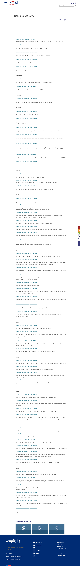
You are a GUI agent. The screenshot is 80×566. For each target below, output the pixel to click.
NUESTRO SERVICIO (42, 3)
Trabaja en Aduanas (60, 542)
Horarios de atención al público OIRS (15, 556)
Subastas (61, 8)
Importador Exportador (26, 8)
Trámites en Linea (46, 8)
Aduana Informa (54, 8)
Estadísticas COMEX (36, 8)
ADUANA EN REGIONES (50, 3)
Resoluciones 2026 (20, 532)
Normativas (7, 8)
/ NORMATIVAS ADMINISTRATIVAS (27, 12)
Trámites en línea (60, 546)
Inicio (19, 12)
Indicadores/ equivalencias (62, 550)
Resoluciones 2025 (37, 532)
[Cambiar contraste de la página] (75, 3)
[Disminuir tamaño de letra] (73, 3)
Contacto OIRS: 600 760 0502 (14, 559)
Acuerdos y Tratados (15, 8)
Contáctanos (59, 544)
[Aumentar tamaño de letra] (71, 3)
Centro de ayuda (60, 553)
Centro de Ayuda (69, 8)
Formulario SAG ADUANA (61, 548)
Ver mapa (10, 553)
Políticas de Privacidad (61, 555)
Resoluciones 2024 (53, 532)
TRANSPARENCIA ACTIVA (59, 3)
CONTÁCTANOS (66, 3)
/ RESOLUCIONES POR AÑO (39, 12)
